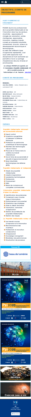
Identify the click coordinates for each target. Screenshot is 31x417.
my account (26, 2)
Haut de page (16, 413)
